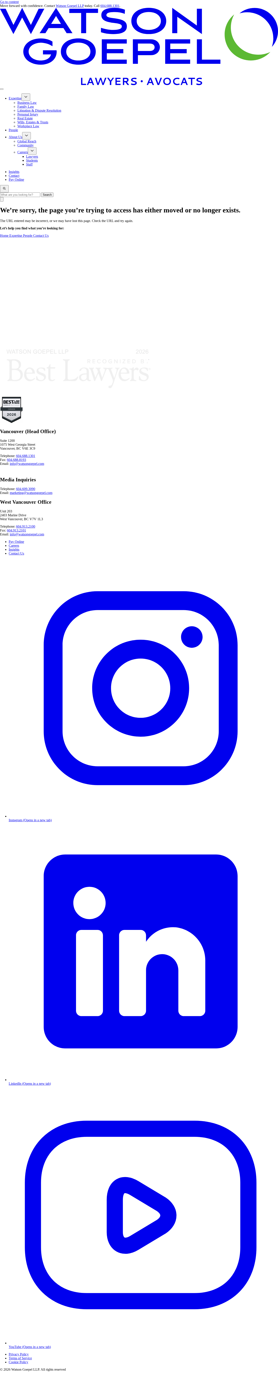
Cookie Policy (18, 1362)
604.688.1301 (109, 6)
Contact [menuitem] (14, 175)
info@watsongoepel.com (27, 464)
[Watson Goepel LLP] (139, 84)
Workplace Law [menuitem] (28, 126)
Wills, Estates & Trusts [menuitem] (32, 122)
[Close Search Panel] (1, 199)
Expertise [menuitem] (15, 98)
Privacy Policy (19, 1354)
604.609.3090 (25, 489)
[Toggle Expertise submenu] (26, 97)
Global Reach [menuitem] (26, 141)
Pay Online (16, 541)
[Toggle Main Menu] (1, 89)
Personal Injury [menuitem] (27, 114)
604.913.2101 (16, 530)
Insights (14, 549)
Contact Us (41, 235)
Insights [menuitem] (14, 172)
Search (47, 194)
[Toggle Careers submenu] (32, 151)
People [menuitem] (13, 130)
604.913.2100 (25, 526)
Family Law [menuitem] (25, 106)
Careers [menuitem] (22, 152)
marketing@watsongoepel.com (31, 493)
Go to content (9, 2)
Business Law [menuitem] (27, 102)
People (28, 235)
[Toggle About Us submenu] (26, 135)
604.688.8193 (16, 460)
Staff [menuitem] (29, 164)
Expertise (16, 235)
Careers (14, 545)
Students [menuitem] (32, 160)
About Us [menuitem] (15, 137)
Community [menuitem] (25, 145)
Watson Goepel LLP (70, 6)
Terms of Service (20, 1358)
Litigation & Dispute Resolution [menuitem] (39, 110)
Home (4, 235)
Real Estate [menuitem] (25, 118)
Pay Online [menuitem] (16, 179)
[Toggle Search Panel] (4, 188)
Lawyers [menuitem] (32, 156)
